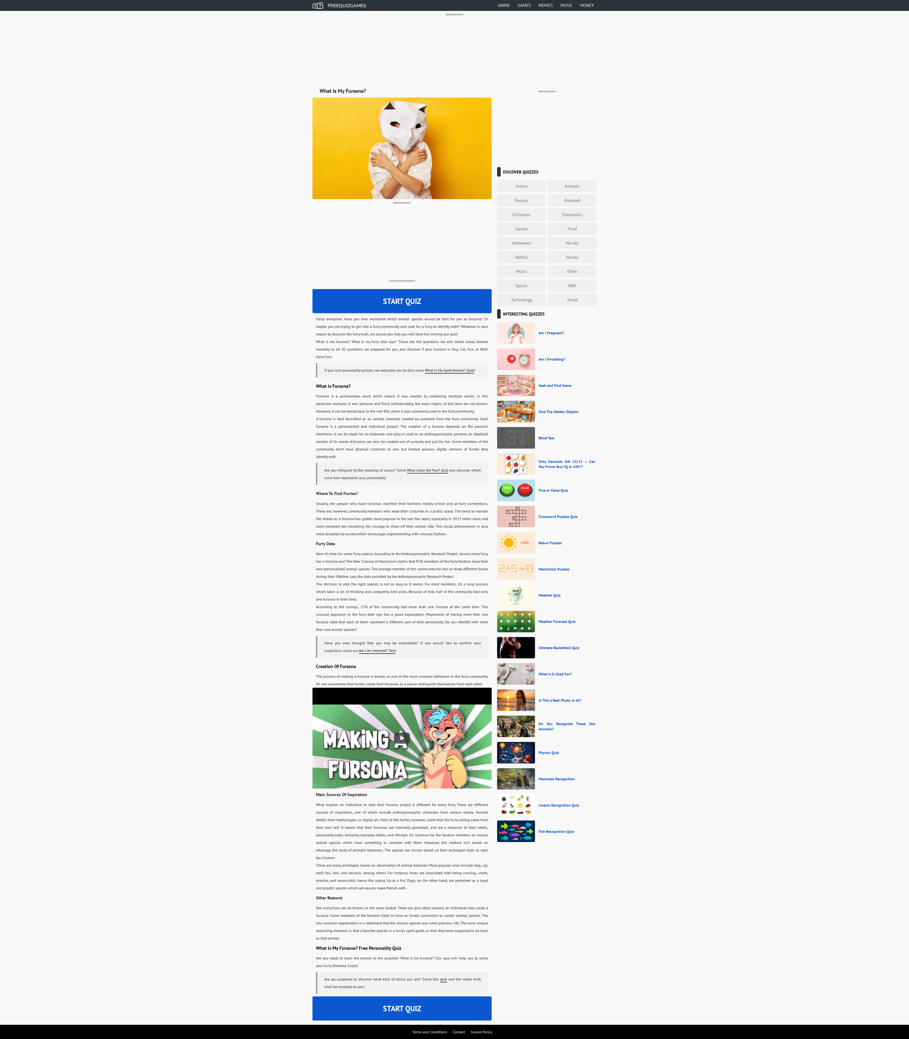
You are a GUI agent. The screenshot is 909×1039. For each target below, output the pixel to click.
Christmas (521, 214)
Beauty (521, 200)
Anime (504, 5)
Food (572, 229)
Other (572, 271)
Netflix (521, 257)
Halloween (521, 243)
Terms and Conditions (429, 1032)
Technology (521, 300)
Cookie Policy (481, 1032)
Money (587, 5)
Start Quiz (402, 301)
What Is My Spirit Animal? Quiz (449, 370)
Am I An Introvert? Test (377, 650)
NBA (572, 285)
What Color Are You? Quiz (427, 470)
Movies (546, 5)
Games (524, 5)
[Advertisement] (454, 51)
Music (567, 5)
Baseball (572, 200)
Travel (572, 300)
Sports (521, 285)
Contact (459, 1032)
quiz (443, 979)
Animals (572, 186)
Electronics (572, 214)
